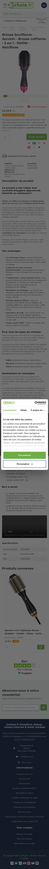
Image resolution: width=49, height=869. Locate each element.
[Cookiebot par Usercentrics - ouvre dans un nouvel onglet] (35, 403)
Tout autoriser (24, 455)
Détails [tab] (23, 410)
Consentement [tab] (9, 410)
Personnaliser (23, 464)
